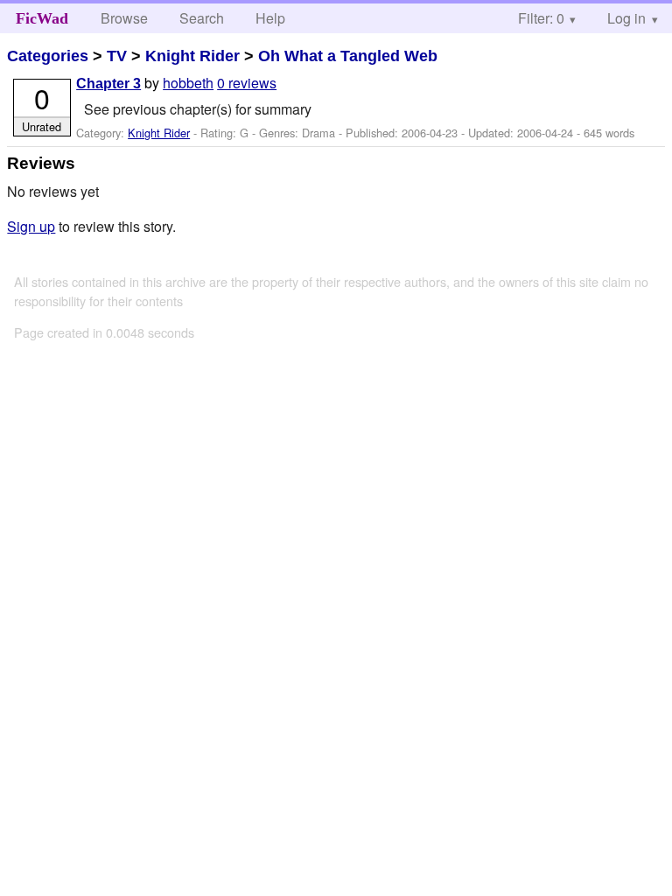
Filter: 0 (541, 18)
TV (117, 56)
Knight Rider (192, 56)
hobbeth (188, 83)
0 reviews (246, 83)
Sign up (31, 226)
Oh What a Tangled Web (348, 56)
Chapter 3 (108, 83)
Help (270, 18)
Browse (124, 18)
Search (201, 18)
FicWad (42, 18)
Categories (47, 56)
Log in (626, 18)
